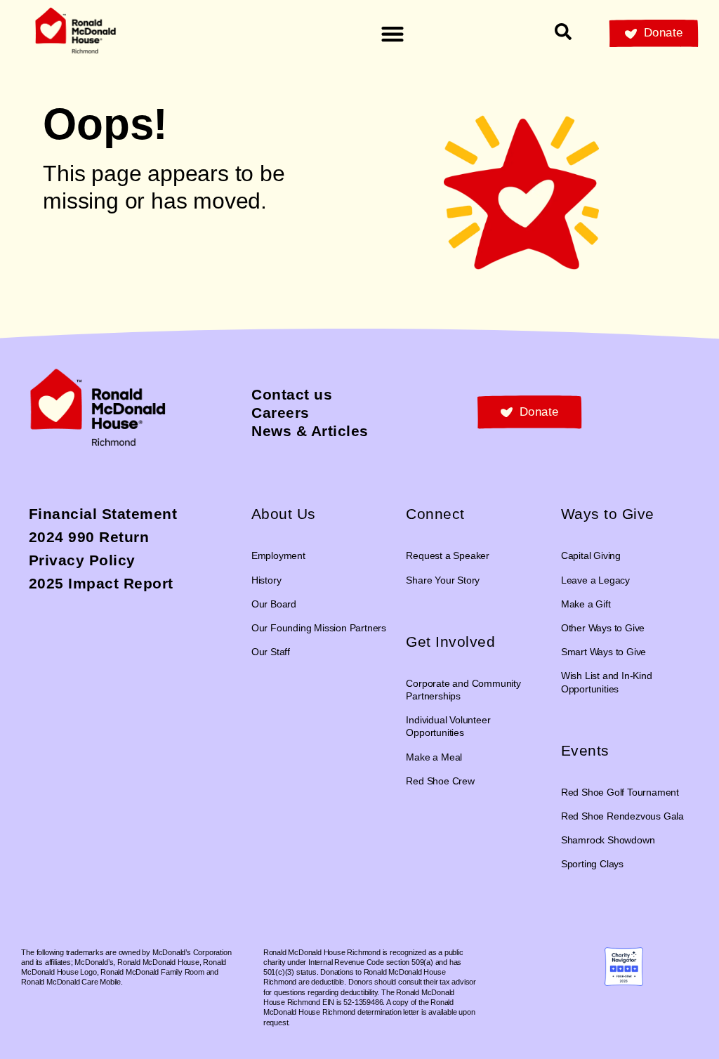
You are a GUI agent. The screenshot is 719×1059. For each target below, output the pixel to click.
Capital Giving (591, 555)
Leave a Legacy (595, 580)
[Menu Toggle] (392, 34)
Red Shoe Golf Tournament (620, 792)
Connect (435, 514)
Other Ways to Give (603, 627)
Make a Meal (434, 757)
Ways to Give (607, 514)
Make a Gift (586, 604)
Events (585, 750)
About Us (283, 514)
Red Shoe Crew (440, 781)
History (266, 580)
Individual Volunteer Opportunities (448, 726)
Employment (278, 555)
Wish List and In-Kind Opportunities (606, 682)
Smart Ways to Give (603, 651)
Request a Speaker (447, 555)
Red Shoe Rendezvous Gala (622, 816)
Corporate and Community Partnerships (463, 690)
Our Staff (270, 651)
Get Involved (450, 641)
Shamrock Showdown (608, 840)
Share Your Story (443, 580)
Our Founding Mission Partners (318, 627)
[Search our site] (563, 31)
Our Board (273, 604)
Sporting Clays (592, 863)
